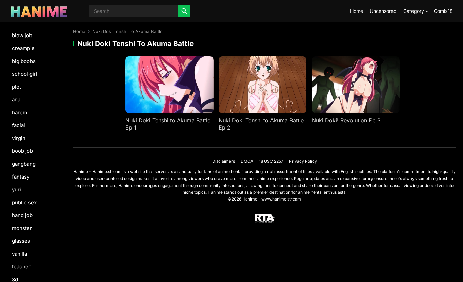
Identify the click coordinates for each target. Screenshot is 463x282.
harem (19, 112)
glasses (21, 241)
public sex (24, 202)
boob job (22, 151)
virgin (18, 138)
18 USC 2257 (271, 161)
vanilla (19, 254)
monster (22, 228)
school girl (24, 74)
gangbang (24, 164)
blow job (22, 35)
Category (413, 11)
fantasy (20, 176)
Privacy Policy (303, 161)
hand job (22, 215)
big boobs (24, 61)
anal (17, 99)
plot (16, 87)
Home (356, 11)
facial (18, 125)
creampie (23, 48)
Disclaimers (223, 161)
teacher (21, 266)
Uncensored (383, 11)
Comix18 (443, 11)
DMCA (247, 161)
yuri (16, 189)
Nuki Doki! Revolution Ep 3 (346, 120)
